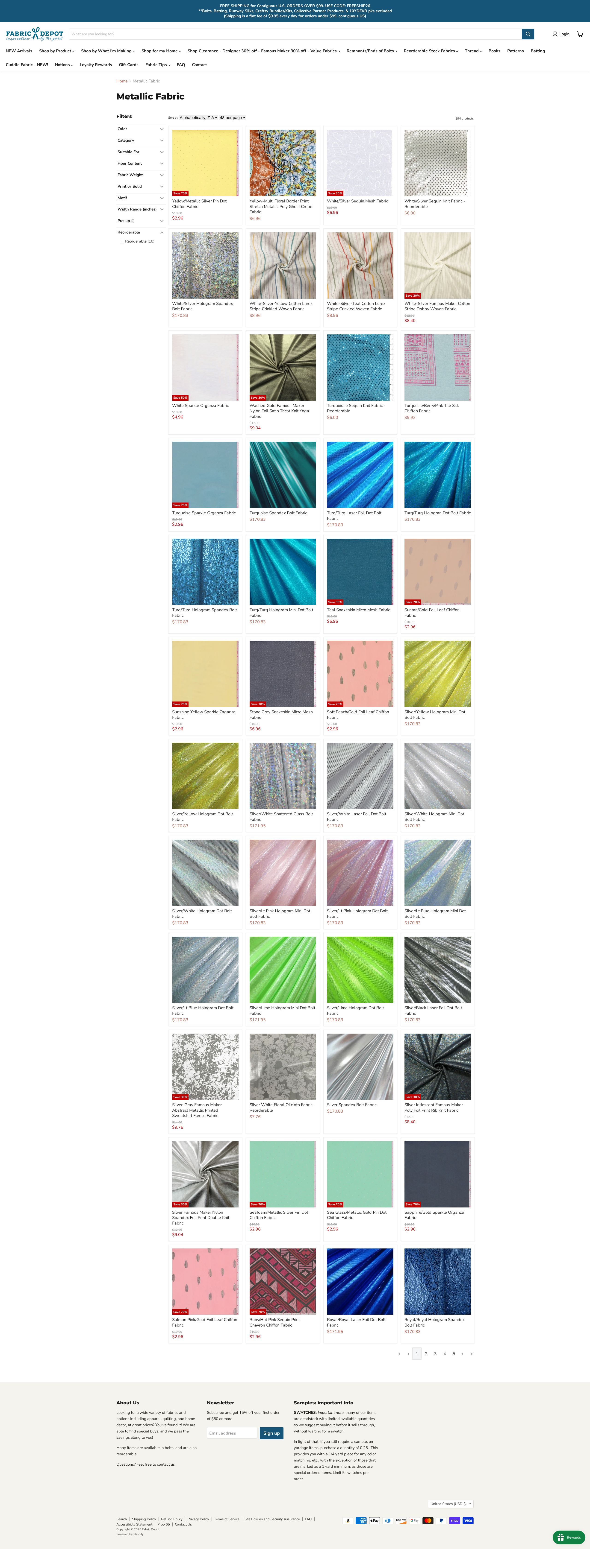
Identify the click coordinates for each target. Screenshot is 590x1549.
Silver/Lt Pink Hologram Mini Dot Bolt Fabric (280, 913)
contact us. (166, 1464)
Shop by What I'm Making (107, 51)
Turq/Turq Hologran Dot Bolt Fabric (437, 513)
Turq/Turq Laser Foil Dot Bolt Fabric (354, 515)
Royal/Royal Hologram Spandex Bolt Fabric (434, 1322)
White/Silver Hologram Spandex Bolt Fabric (202, 306)
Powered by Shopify (130, 1534)
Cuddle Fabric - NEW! (27, 64)
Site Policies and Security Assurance (272, 1519)
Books (494, 51)
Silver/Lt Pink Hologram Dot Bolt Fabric (357, 913)
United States (449, 1503)
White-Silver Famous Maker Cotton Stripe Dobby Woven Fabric (437, 306)
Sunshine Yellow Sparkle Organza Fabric (204, 714)
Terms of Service (226, 1519)
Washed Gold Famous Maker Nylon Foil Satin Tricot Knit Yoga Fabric (279, 411)
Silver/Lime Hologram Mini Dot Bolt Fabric (282, 1010)
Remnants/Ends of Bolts (371, 51)
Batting (538, 51)
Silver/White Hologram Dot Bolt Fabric (202, 913)
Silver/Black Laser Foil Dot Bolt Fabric (433, 1010)
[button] (562, 34)
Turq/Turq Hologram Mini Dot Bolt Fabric (281, 612)
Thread (472, 51)
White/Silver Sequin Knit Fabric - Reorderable (434, 203)
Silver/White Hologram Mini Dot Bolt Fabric (434, 816)
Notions (63, 64)
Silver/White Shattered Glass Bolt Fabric (281, 816)
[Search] (528, 34)
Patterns (515, 51)
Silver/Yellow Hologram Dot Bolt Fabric (202, 816)
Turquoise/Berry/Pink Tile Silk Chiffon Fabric (431, 408)
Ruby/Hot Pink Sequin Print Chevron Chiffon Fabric (275, 1322)
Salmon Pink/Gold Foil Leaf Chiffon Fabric (204, 1322)
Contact (199, 64)
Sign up (271, 1433)
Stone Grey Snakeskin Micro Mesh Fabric (281, 714)
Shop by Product (55, 51)
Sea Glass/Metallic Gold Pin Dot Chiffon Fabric (356, 1215)
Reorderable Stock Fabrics (430, 51)
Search (121, 1519)
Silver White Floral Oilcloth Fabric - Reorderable (282, 1107)
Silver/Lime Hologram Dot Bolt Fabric (355, 1010)
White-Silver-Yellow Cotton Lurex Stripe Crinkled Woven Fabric (281, 306)
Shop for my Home (160, 51)
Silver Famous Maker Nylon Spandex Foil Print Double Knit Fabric (200, 1218)
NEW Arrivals (19, 51)
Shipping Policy (144, 1519)
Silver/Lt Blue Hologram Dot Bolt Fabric (202, 1010)
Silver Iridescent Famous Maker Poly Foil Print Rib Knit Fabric (433, 1107)
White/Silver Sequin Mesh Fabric (357, 201)
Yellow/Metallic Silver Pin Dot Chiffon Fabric (199, 203)
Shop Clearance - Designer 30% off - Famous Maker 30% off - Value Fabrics (263, 51)
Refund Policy (172, 1519)
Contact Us (183, 1524)
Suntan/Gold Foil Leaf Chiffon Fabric (432, 612)
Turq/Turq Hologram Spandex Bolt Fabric (204, 612)
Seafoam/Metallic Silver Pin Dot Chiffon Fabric (279, 1215)
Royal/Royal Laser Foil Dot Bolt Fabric (356, 1322)
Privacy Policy (198, 1519)
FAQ (181, 64)
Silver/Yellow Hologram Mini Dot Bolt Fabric (434, 714)
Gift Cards (129, 64)
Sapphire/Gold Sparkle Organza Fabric (434, 1215)
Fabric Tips (156, 64)
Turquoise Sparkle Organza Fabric (204, 513)
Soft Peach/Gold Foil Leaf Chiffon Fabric (358, 714)
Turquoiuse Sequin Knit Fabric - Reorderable (356, 408)
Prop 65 (163, 1524)
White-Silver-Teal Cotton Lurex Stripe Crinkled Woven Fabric (356, 306)
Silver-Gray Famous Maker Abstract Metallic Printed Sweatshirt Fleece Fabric (197, 1110)
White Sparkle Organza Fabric (200, 405)
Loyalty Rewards (96, 64)
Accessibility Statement (134, 1524)
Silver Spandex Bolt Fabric (351, 1105)
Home (122, 81)
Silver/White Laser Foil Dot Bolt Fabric (356, 816)
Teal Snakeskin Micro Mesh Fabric (358, 610)
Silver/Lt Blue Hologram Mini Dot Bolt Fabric (435, 913)
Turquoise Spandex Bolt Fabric (278, 513)
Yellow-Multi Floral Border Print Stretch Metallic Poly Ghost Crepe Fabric (281, 206)
